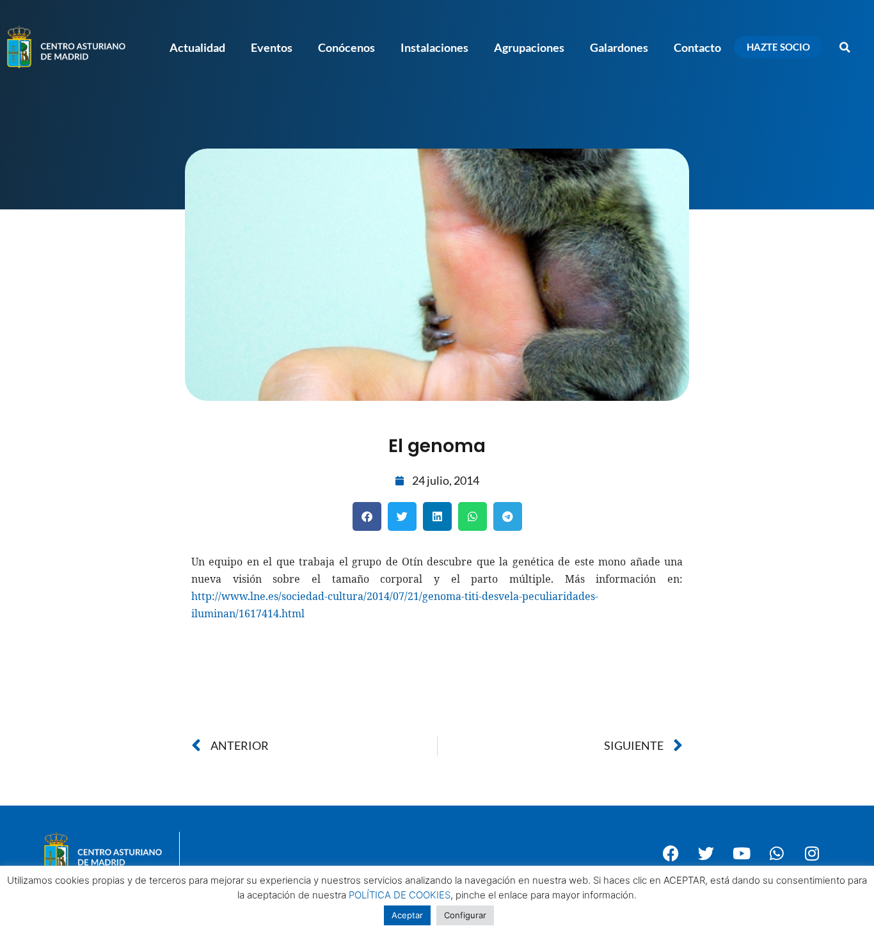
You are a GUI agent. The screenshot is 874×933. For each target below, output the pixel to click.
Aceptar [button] (407, 915)
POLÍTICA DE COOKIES (399, 895)
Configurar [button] (465, 915)
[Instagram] (812, 853)
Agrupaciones (529, 47)
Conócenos (346, 47)
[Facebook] (671, 853)
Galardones (619, 47)
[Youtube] (742, 853)
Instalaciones (434, 47)
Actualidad (197, 47)
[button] (845, 47)
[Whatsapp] (777, 853)
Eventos (271, 47)
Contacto (697, 47)
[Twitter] (706, 853)
